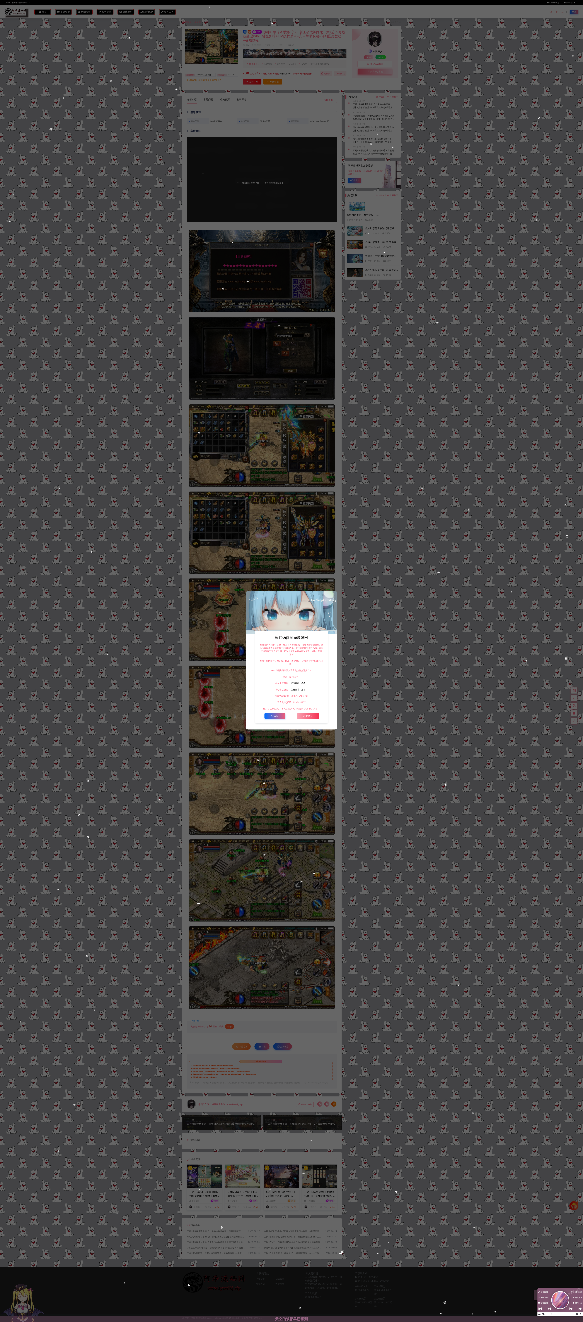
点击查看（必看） (299, 683)
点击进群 (275, 715)
